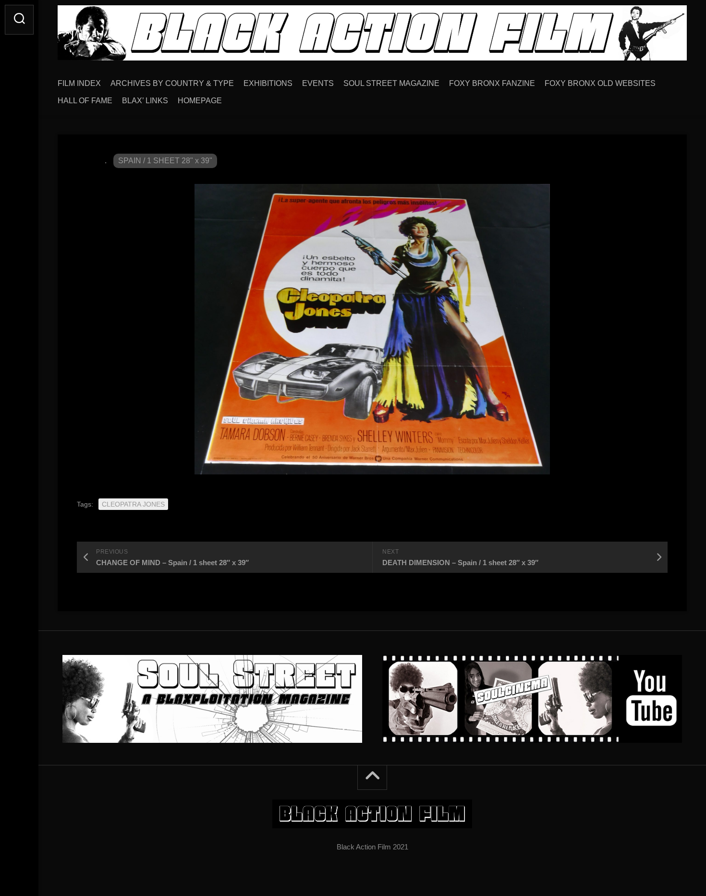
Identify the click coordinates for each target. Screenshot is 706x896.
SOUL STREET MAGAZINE (391, 83)
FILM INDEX (79, 83)
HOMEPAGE (200, 101)
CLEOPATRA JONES (133, 504)
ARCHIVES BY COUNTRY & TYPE (172, 83)
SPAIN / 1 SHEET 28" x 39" (165, 161)
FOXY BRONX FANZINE (492, 83)
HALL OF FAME (85, 101)
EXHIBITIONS (267, 83)
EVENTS (318, 83)
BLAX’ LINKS (145, 101)
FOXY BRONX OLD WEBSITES (600, 83)
